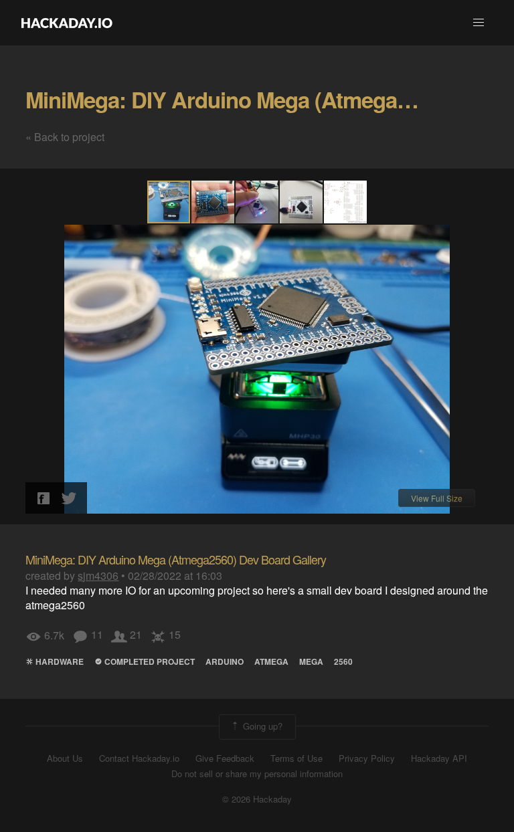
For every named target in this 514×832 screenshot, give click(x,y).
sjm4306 (98, 575)
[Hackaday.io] (67, 22)
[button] (478, 22)
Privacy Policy (367, 758)
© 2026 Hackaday (257, 799)
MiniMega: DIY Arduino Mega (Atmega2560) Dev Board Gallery (175, 559)
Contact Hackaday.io (139, 758)
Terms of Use (296, 758)
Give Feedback (224, 758)
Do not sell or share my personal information (257, 774)
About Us (65, 758)
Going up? (261, 726)
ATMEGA (271, 661)
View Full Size (436, 498)
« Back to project (64, 136)
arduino (224, 661)
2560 (343, 661)
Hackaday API (439, 758)
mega (311, 661)
